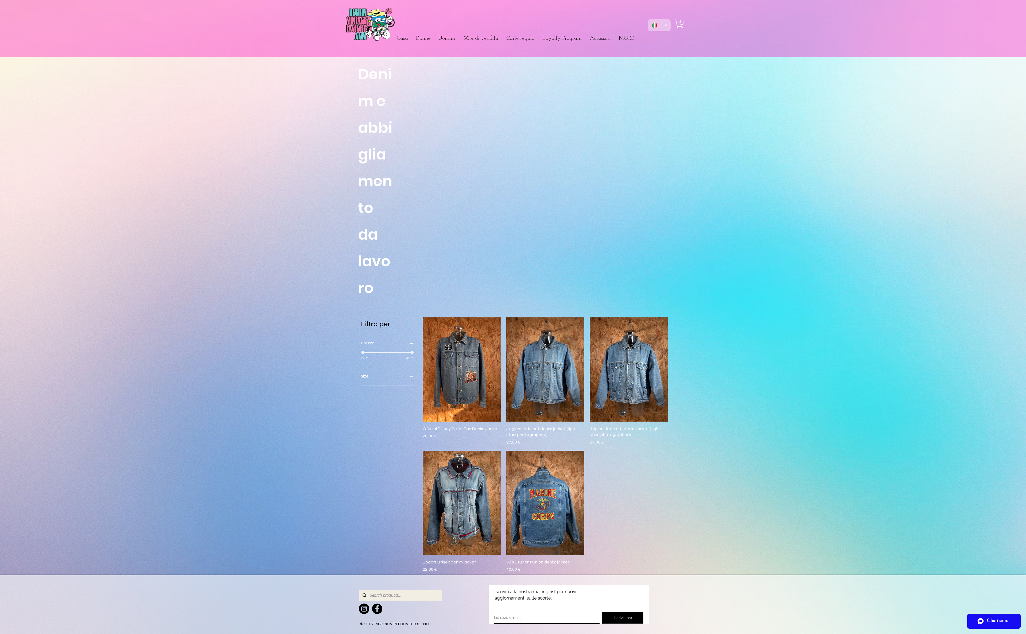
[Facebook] (377, 609)
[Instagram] (364, 609)
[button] (423, 39)
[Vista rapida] (462, 369)
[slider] (363, 352)
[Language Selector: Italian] (659, 25)
